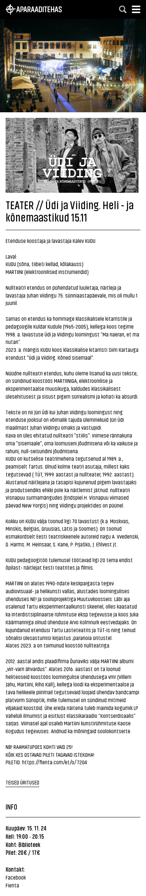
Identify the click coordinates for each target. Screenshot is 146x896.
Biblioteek (29, 844)
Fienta (12, 885)
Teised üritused (22, 782)
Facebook (16, 877)
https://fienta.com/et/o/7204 (54, 761)
